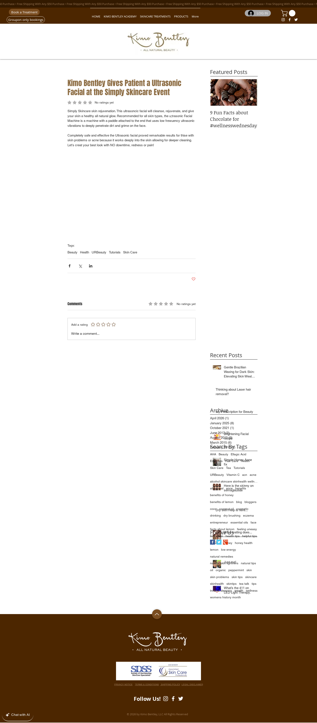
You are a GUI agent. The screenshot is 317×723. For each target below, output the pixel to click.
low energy (228, 549)
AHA (213, 454)
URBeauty (99, 252)
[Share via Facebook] (69, 266)
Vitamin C (233, 474)
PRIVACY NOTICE (123, 684)
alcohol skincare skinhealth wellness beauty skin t (233, 481)
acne (253, 474)
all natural (216, 488)
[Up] (157, 614)
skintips (231, 583)
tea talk (244, 583)
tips (254, 583)
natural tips (248, 563)
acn (244, 474)
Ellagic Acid (238, 454)
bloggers (250, 502)
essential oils (239, 522)
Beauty (72, 252)
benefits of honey (222, 495)
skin (249, 570)
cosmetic (242, 509)
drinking (215, 515)
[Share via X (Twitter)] (80, 266)
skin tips (237, 577)
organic (221, 570)
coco (213, 509)
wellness (251, 590)
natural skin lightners (224, 563)
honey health (244, 543)
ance (229, 488)
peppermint (236, 570)
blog (239, 502)
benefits (240, 488)
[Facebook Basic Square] (212, 542)
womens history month (225, 597)
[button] (289, 13)
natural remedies (221, 556)
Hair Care (231, 461)
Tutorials (115, 252)
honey (228, 543)
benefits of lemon (222, 502)
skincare (251, 577)
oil (211, 570)
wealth (238, 590)
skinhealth (217, 583)
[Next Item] (251, 92)
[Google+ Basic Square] (225, 542)
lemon (214, 549)
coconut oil (226, 509)
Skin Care (130, 252)
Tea (228, 468)
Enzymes (216, 461)
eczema (248, 515)
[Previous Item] (217, 92)
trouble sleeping (221, 590)
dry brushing (231, 515)
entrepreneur (219, 522)
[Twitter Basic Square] (219, 542)
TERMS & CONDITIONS (147, 684)
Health (84, 252)
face (253, 522)
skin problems (219, 577)
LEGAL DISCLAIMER (192, 684)
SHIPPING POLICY (170, 684)
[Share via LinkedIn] (91, 266)
